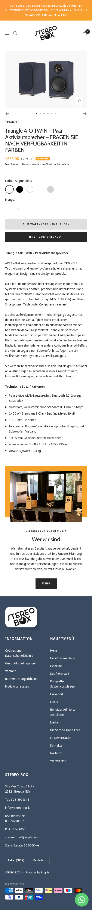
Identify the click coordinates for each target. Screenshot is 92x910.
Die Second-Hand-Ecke (65, 730)
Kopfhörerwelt (59, 673)
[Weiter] (85, 113)
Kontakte (56, 745)
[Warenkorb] (85, 33)
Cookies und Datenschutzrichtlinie (19, 653)
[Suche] (15, 33)
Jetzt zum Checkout (46, 237)
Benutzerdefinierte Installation (63, 712)
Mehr (46, 583)
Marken (55, 722)
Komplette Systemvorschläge (62, 683)
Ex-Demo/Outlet (60, 738)
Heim (53, 650)
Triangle (12, 122)
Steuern (26, 164)
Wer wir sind (58, 761)
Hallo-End (56, 694)
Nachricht (56, 753)
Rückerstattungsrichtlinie (21, 679)
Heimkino (56, 666)
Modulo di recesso (17, 686)
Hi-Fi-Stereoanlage (62, 658)
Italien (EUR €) (16, 860)
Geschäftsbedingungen (21, 663)
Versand (10, 671)
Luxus (54, 702)
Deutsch (38, 860)
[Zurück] (7, 113)
